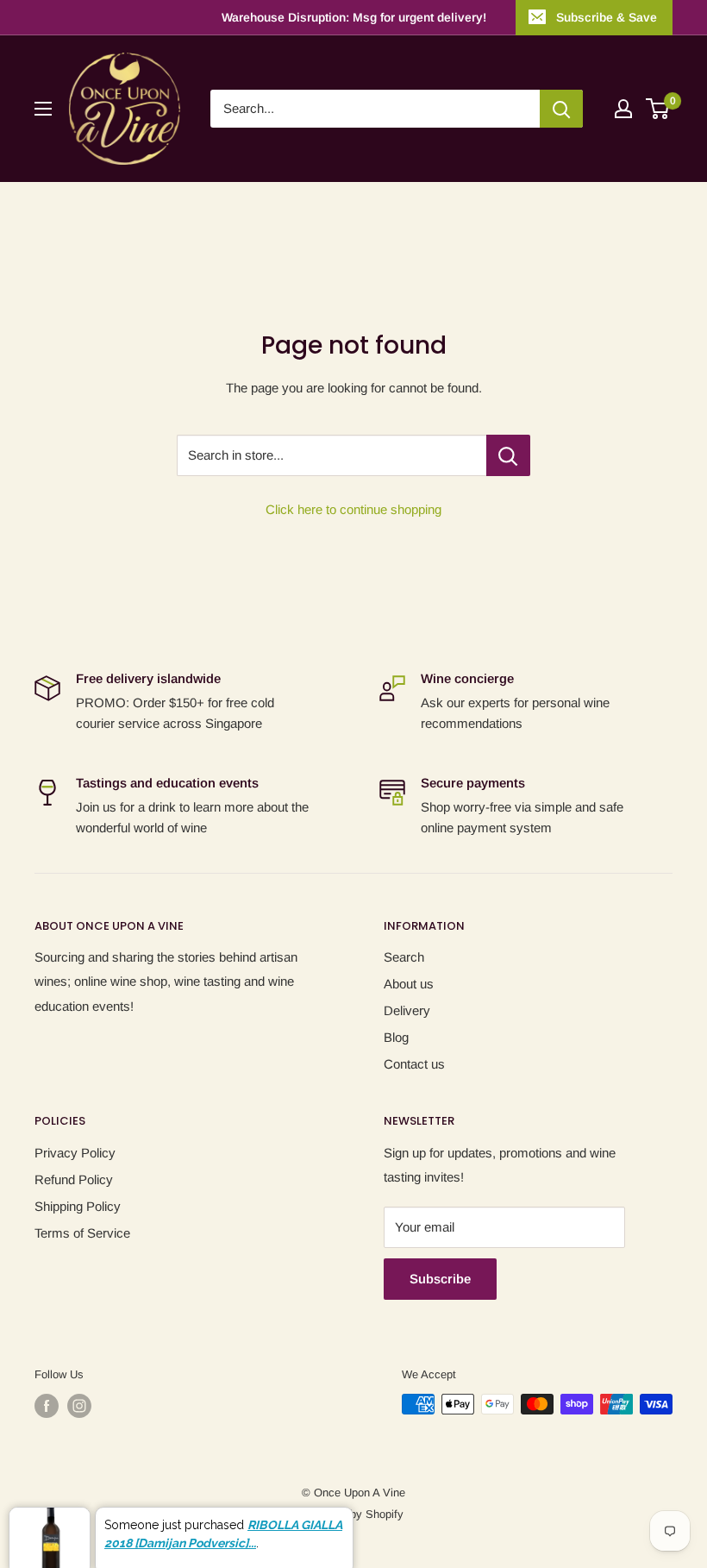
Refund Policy (73, 1179)
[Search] (561, 109)
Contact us (414, 1064)
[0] (658, 108)
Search (404, 957)
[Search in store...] (508, 455)
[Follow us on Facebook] (46, 1406)
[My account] (623, 108)
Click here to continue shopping (353, 509)
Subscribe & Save (606, 17)
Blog (396, 1037)
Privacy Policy (75, 1152)
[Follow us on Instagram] (79, 1406)
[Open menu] (43, 109)
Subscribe (440, 1278)
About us (409, 983)
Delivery (407, 1010)
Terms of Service (82, 1233)
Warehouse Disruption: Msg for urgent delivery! (354, 17)
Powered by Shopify (353, 1514)
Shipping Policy (77, 1206)
